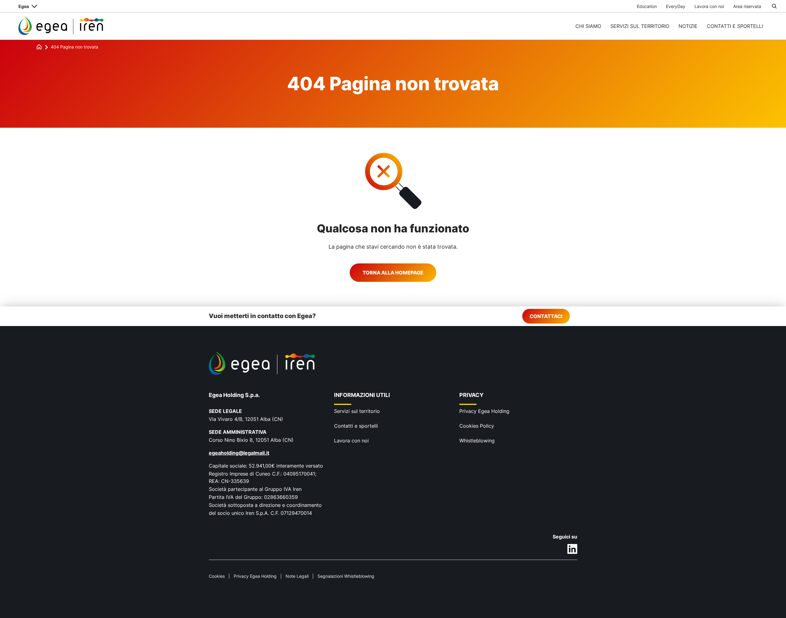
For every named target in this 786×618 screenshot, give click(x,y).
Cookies (217, 576)
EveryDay (675, 6)
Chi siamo (588, 26)
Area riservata (747, 6)
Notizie (688, 26)
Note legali (297, 576)
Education (647, 6)
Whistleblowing (477, 440)
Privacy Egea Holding (484, 411)
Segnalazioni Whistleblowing (345, 576)
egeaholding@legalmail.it (239, 453)
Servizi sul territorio (639, 26)
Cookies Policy (476, 426)
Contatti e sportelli (735, 26)
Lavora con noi (709, 6)
